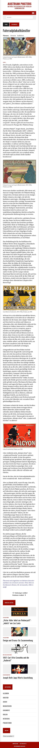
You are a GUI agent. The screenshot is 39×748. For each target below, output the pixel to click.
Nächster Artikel (18, 595)
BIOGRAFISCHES (7, 655)
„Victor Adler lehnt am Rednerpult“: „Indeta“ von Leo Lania (17, 622)
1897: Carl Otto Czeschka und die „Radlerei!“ (16, 659)
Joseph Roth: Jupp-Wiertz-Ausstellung (18, 677)
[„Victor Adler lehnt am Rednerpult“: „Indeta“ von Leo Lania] (19, 615)
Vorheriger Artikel (21, 593)
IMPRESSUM (15, 743)
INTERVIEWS (6, 719)
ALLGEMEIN (6, 693)
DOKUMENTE (6, 675)
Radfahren (20, 35)
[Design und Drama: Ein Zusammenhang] (19, 635)
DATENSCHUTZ (23, 743)
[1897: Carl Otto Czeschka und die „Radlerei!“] (19, 652)
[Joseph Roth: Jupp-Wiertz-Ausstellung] (19, 672)
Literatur (13, 35)
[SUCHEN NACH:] (19, 17)
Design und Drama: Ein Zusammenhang (18, 640)
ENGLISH (5, 714)
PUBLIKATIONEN (7, 723)
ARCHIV (5, 702)
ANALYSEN (6, 617)
